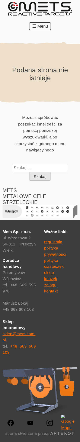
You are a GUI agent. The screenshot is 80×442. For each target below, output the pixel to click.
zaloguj (50, 285)
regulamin (53, 242)
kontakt (51, 291)
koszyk (50, 279)
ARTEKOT (62, 433)
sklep (49, 272)
